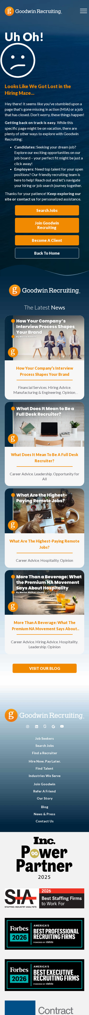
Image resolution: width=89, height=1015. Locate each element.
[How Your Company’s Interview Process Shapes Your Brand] (44, 337)
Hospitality (49, 560)
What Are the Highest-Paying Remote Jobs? (44, 544)
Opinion (68, 392)
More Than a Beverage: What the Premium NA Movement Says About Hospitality (44, 626)
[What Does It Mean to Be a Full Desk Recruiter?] (44, 424)
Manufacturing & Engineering (37, 392)
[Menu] (83, 11)
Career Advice (21, 474)
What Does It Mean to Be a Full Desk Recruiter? (44, 457)
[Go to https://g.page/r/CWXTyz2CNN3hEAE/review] (53, 726)
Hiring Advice (59, 387)
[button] (45, 668)
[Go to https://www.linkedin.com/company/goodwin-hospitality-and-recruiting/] (36, 726)
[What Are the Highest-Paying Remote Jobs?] (44, 510)
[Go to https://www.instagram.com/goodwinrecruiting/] (27, 726)
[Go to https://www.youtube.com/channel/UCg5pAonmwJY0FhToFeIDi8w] (62, 726)
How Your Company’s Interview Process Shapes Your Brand (44, 371)
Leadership (43, 474)
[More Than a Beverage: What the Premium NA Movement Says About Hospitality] (44, 592)
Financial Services (32, 387)
